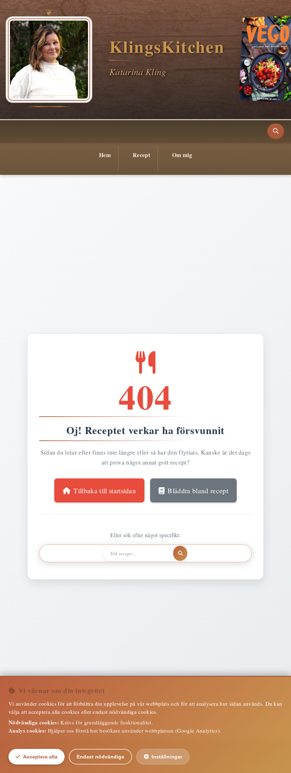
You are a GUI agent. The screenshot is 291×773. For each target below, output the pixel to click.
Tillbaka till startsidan (104, 490)
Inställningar (167, 757)
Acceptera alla (40, 757)
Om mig (182, 155)
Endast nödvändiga (100, 757)
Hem (105, 155)
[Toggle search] (276, 131)
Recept (141, 155)
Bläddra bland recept (198, 490)
